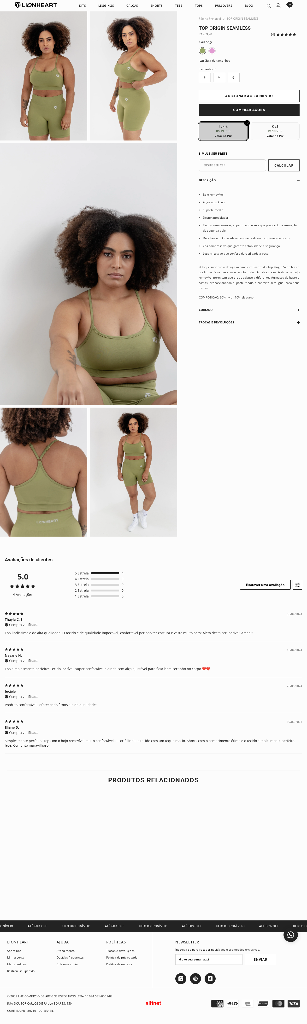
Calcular (284, 165)
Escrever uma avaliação (265, 585)
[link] (41, 890)
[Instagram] (180, 978)
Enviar (260, 959)
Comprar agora (249, 109)
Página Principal (210, 19)
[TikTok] (210, 978)
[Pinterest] (195, 978)
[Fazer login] (278, 5)
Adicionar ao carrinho (249, 96)
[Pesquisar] (269, 5)
